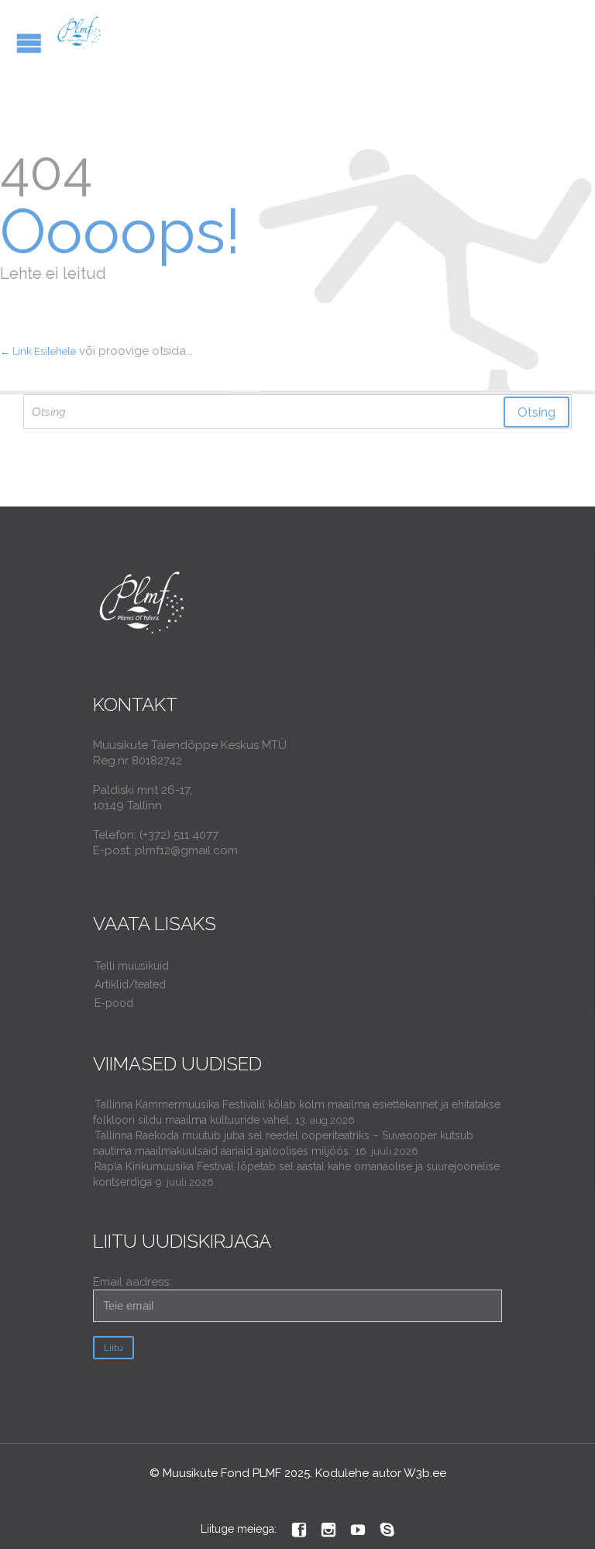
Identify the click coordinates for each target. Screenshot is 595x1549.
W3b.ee (425, 1473)
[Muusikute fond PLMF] (79, 33)
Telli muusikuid (132, 966)
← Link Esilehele (38, 351)
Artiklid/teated (130, 984)
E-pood (114, 1003)
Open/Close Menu (29, 43)
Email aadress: (132, 1282)
